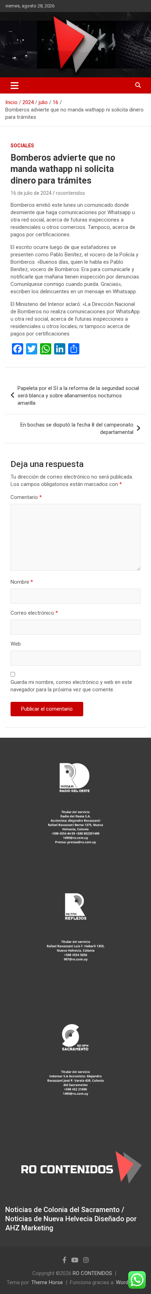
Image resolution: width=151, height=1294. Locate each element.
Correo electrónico (34, 613)
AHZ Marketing (29, 1228)
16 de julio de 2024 (31, 193)
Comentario (26, 497)
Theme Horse (47, 1282)
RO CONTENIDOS (92, 1273)
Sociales (22, 145)
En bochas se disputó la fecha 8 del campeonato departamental (76, 428)
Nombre (22, 582)
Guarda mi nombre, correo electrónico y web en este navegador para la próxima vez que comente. (71, 686)
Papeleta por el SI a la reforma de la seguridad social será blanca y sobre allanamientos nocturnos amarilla (78, 395)
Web (16, 644)
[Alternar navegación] (14, 85)
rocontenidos (70, 193)
